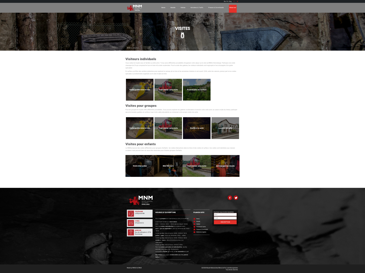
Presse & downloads (216, 7)
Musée (172, 7)
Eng (230, 1)
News (163, 7)
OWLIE (140, 268)
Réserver (232, 7)
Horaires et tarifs (201, 226)
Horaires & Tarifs (196, 7)
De (225, 1)
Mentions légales (201, 232)
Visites (183, 7)
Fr (227, 1)
